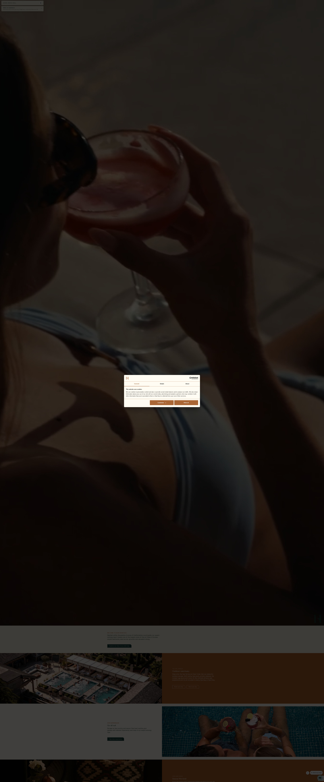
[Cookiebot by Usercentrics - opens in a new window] (190, 378)
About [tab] (187, 383)
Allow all (186, 402)
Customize (161, 402)
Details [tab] (162, 383)
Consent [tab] (136, 383)
